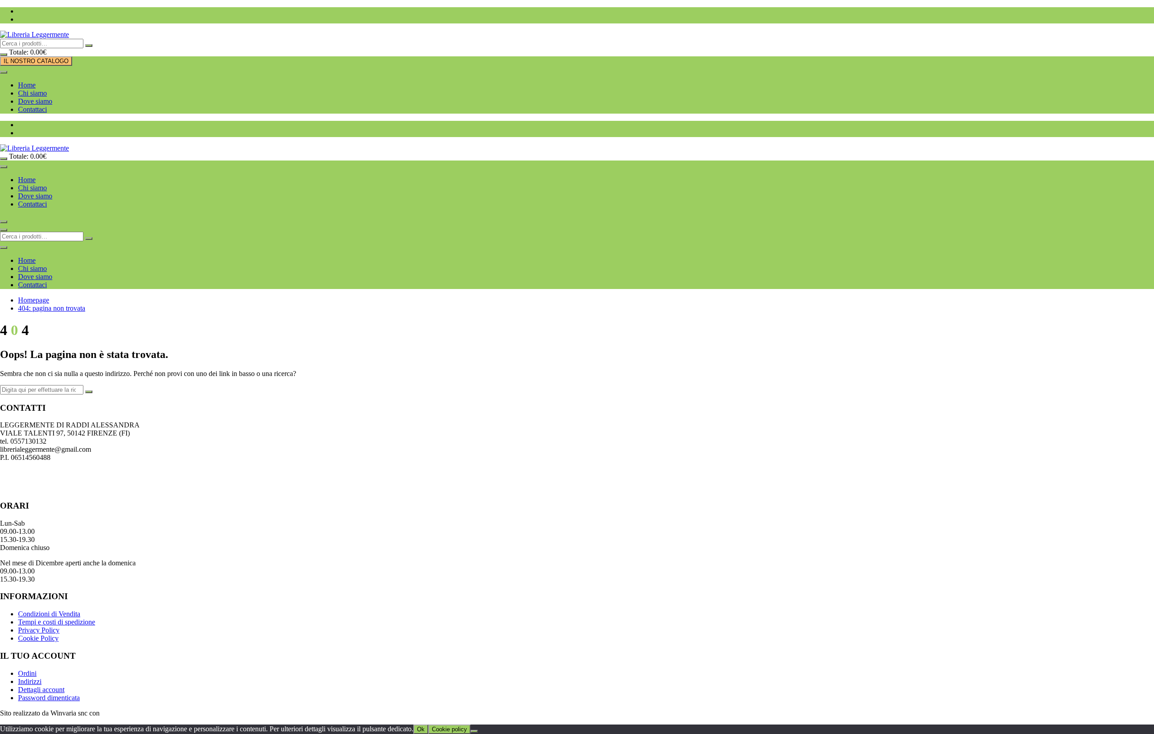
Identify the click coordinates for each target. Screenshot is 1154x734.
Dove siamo (35, 101)
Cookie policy (449, 729)
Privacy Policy (39, 630)
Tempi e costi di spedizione (56, 622)
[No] (474, 731)
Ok (421, 729)
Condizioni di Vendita (49, 614)
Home (27, 85)
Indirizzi (29, 681)
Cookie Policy (38, 638)
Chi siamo (32, 93)
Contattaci (32, 109)
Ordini (27, 673)
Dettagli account (41, 689)
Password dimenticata (49, 698)
